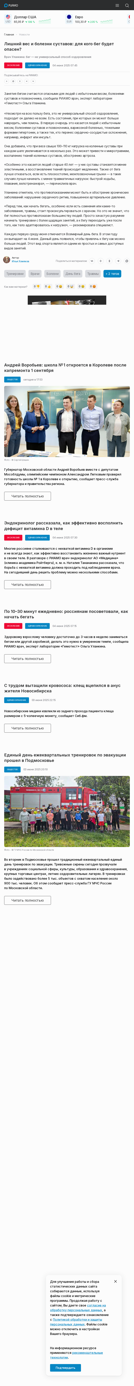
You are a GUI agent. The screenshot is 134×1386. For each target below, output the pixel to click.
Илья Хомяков (20, 261)
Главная (9, 34)
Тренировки (15, 274)
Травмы (93, 274)
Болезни (52, 274)
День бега (72, 274)
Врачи (35, 274)
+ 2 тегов (112, 274)
